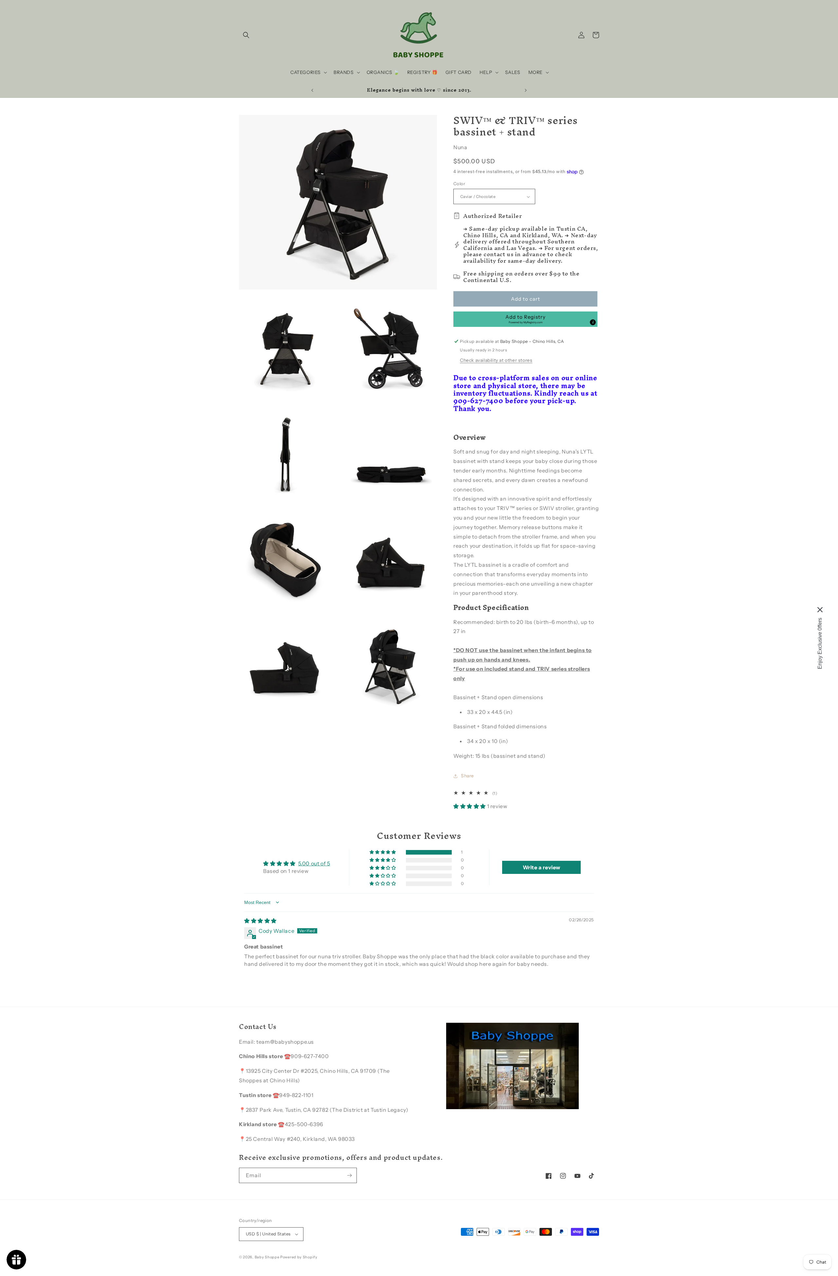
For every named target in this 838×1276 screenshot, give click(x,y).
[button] (246, 35)
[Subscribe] (349, 1175)
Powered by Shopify (299, 1257)
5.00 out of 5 (314, 863)
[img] (260, 920)
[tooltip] (593, 322)
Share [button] (467, 776)
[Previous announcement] (312, 90)
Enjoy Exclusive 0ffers (820, 643)
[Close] (820, 609)
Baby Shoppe (267, 1257)
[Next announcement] (526, 90)
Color (459, 183)
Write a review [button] (541, 867)
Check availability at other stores (496, 360)
